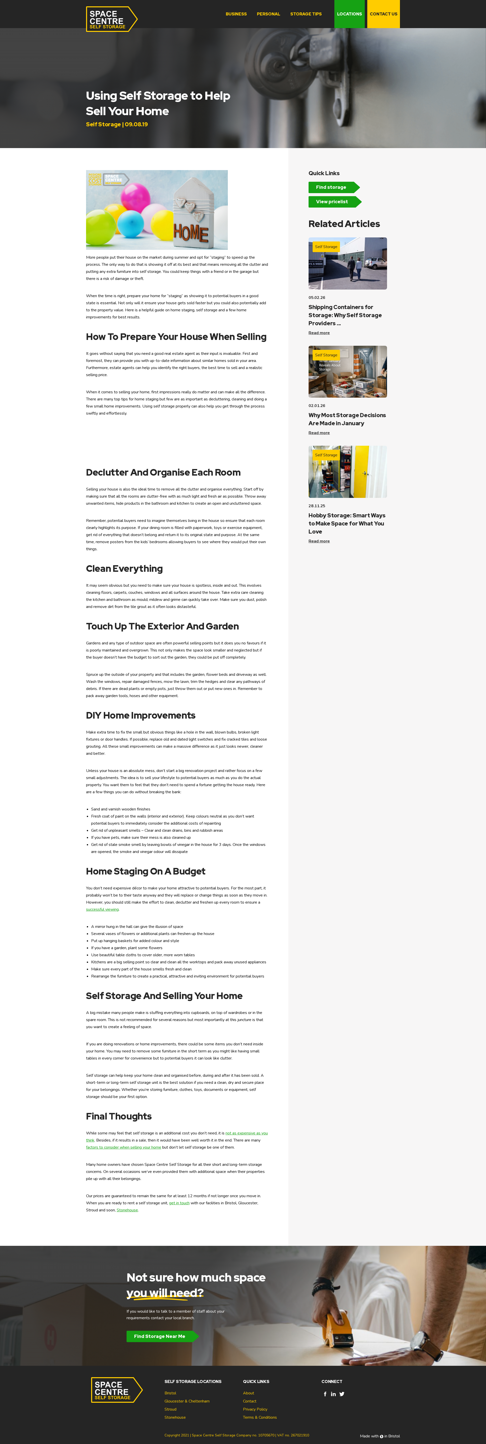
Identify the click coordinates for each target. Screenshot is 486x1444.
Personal (268, 14)
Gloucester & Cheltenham (187, 1401)
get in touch (179, 1203)
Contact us (383, 14)
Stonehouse (127, 1210)
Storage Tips (306, 14)
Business (236, 14)
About (248, 1393)
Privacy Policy (255, 1409)
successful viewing (102, 909)
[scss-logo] (112, 19)
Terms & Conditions (260, 1417)
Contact (249, 1401)
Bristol (170, 1393)
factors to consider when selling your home (123, 1147)
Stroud (170, 1409)
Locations (349, 14)
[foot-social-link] (325, 1396)
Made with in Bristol (380, 1436)
